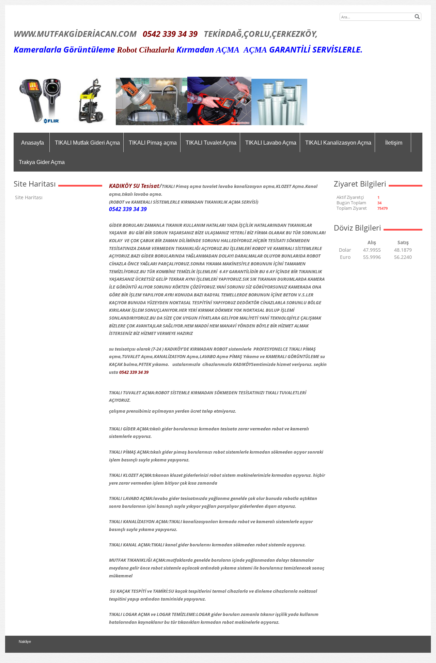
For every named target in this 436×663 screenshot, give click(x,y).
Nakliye (25, 641)
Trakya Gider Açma (42, 162)
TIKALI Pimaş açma (153, 143)
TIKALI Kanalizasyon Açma (338, 143)
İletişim (393, 143)
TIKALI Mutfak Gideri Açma (87, 143)
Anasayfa (32, 143)
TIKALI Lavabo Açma (270, 143)
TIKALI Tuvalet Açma (211, 143)
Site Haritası (29, 197)
